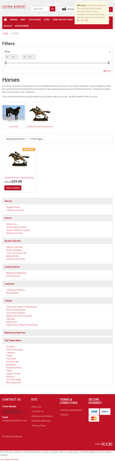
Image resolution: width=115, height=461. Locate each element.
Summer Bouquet (14, 349)
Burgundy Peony (14, 367)
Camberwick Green (15, 210)
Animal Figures (13, 276)
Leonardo (9, 284)
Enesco (8, 218)
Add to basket (12, 188)
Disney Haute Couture (16, 227)
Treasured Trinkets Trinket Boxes (21, 307)
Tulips (9, 370)
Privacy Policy (39, 425)
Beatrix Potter (12, 256)
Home (5, 33)
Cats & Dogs (34, 20)
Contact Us (37, 411)
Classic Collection (14, 247)
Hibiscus (10, 376)
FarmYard (11, 358)
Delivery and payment (72, 410)
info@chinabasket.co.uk (14, 420)
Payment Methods (41, 420)
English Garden (13, 373)
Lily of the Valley (13, 379)
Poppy (9, 355)
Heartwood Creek (14, 233)
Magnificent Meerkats (16, 273)
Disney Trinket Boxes (16, 310)
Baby (23, 20)
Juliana (8, 301)
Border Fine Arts (13, 241)
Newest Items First (16, 139)
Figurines (10, 319)
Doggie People (13, 207)
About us (36, 406)
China (47, 20)
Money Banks (12, 293)
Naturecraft (11, 322)
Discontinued (22, 26)
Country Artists (12, 267)
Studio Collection (14, 250)
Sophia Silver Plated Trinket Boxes (22, 325)
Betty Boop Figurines (15, 332)
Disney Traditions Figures (18, 230)
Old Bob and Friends (15, 259)
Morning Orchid (13, 382)
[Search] (52, 8)
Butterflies (11, 364)
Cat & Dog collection (15, 290)
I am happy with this (9, 459)
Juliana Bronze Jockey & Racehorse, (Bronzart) (19, 177)
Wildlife (8, 26)
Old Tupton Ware (13, 340)
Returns (65, 414)
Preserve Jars (12, 361)
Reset (108, 71)
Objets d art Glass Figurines (19, 316)
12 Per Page (36, 139)
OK (86, 20)
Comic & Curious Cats (16, 253)
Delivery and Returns (42, 416)
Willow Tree (11, 224)
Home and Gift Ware (63, 20)
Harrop (8, 201)
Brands (14, 20)
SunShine (10, 346)
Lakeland (10, 352)
